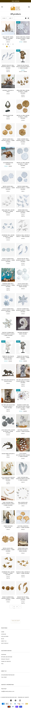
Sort (10, 18)
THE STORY (4, 677)
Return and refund (6, 656)
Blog (2, 638)
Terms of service (6, 661)
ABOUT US (3, 641)
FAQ (2, 663)
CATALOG (3, 634)
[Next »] (19, 606)
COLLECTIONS (4, 636)
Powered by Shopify (23, 697)
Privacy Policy (5, 659)
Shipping (3, 654)
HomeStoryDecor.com (8, 697)
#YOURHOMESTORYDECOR (7, 674)
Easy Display (4, 643)
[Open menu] (3, 6)
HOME (2, 631)
